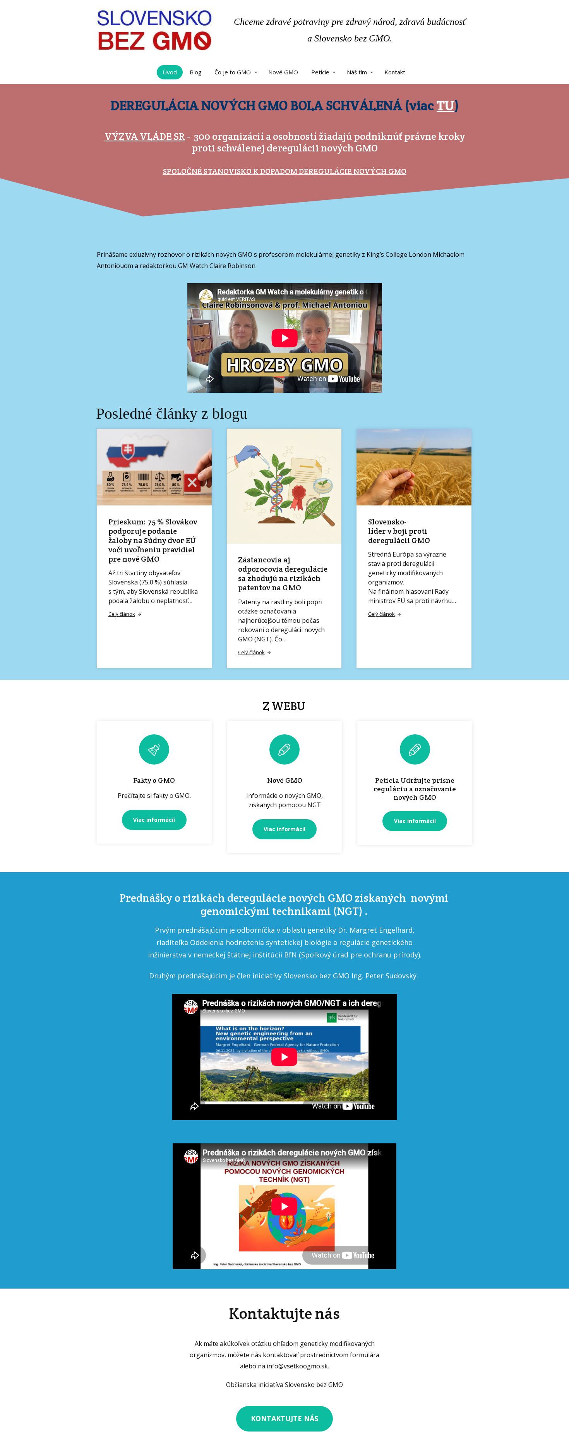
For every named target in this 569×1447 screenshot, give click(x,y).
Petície (320, 72)
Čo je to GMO (232, 72)
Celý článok (121, 613)
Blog (196, 72)
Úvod (170, 72)
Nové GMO (283, 72)
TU (445, 104)
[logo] (154, 30)
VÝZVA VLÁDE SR (145, 136)
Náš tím (357, 72)
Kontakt (394, 72)
